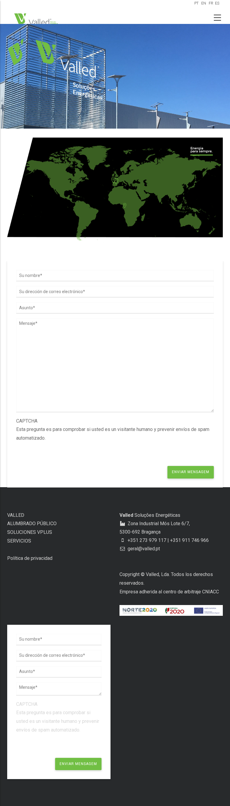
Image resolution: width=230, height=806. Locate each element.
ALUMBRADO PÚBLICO (32, 523)
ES (217, 3)
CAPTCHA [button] (26, 421)
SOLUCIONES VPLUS (29, 532)
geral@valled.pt (143, 548)
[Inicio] (37, 19)
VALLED (15, 515)
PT (196, 3)
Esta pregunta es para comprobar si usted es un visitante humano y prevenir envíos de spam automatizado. (112, 429)
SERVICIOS (19, 541)
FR (211, 3)
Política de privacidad (29, 558)
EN (203, 3)
